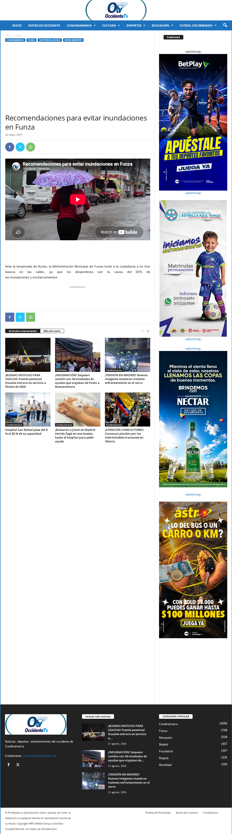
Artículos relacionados (23, 331)
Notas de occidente (44, 25)
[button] (225, 25)
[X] (20, 147)
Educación (160, 25)
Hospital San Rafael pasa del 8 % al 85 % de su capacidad (26, 432)
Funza (31, 40)
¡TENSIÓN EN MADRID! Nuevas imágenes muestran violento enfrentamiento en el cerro (126, 379)
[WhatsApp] (30, 147)
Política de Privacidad (158, 812)
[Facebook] (9, 147)
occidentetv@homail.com (40, 756)
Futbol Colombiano (196, 25)
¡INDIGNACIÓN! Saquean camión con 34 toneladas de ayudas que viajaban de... (127, 756)
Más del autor (52, 331)
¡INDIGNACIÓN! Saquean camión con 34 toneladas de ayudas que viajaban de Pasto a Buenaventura (77, 381)
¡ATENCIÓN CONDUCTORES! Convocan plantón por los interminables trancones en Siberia (124, 435)
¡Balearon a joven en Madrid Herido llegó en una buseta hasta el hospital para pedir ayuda (75, 435)
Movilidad (165, 765)
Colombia (61, 370)
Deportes (133, 25)
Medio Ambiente (73, 40)
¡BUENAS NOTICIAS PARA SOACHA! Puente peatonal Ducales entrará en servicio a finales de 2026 (25, 381)
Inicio (17, 25)
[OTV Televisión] (116, 10)
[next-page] (148, 331)
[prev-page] (142, 331)
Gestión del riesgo (49, 40)
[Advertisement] (77, 79)
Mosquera (165, 737)
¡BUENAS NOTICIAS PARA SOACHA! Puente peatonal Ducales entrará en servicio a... (127, 732)
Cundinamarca (79, 25)
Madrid (163, 744)
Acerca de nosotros (187, 812)
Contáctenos (210, 812)
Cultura (109, 25)
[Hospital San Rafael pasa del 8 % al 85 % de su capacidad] (28, 409)
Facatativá (166, 751)
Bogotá (10, 370)
